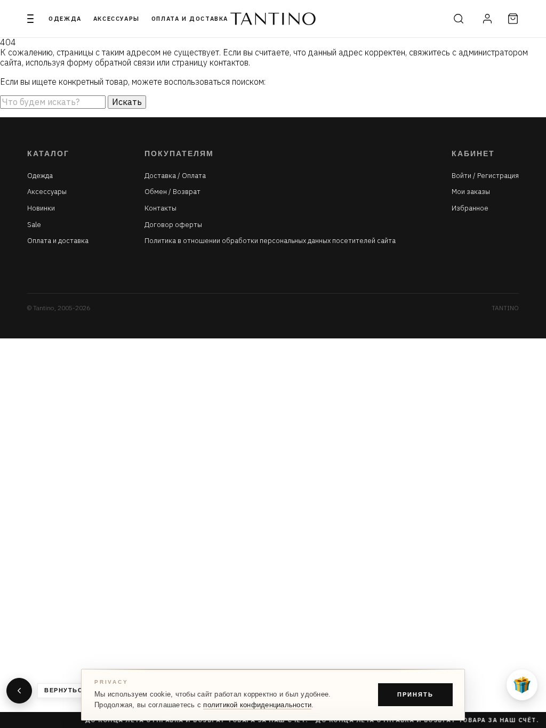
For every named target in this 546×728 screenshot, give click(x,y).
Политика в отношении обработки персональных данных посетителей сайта (270, 241)
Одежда (65, 18)
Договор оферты (173, 225)
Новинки (41, 208)
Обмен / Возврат (172, 192)
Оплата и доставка (189, 18)
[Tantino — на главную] (273, 18)
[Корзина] (513, 19)
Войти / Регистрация (485, 176)
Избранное (470, 208)
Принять (415, 694)
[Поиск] (458, 18)
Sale (34, 225)
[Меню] (30, 18)
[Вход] (487, 18)
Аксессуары (116, 18)
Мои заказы (471, 192)
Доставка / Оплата (175, 176)
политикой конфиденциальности (257, 705)
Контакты (160, 208)
